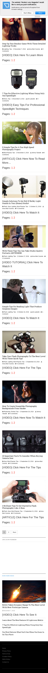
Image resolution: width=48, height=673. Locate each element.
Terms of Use (6, 654)
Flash (5, 206)
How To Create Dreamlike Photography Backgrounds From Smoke (19, 407)
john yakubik (31, 99)
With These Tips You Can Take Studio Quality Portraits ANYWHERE (22, 252)
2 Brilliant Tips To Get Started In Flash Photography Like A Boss (19, 507)
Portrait (13, 411)
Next (14, 532)
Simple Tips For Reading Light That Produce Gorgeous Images (22, 307)
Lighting (6, 49)
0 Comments (20, 208)
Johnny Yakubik (36, 152)
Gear (9, 206)
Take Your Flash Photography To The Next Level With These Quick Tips (23, 357)
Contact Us (5, 662)
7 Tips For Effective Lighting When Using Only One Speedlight (23, 94)
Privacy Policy (6, 651)
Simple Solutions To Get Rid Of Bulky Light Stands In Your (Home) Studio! (21, 202)
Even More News (8, 576)
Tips (10, 49)
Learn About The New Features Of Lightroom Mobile (22, 620)
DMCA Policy (6, 659)
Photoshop (7, 411)
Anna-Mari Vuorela (34, 49)
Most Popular (8, 152)
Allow (40, 13)
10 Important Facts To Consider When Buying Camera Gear (22, 457)
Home (4, 648)
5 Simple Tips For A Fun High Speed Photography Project (18, 148)
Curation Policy (6, 656)
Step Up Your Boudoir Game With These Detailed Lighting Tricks (24, 44)
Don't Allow (27, 13)
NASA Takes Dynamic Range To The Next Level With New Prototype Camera (23, 606)
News (5, 99)
